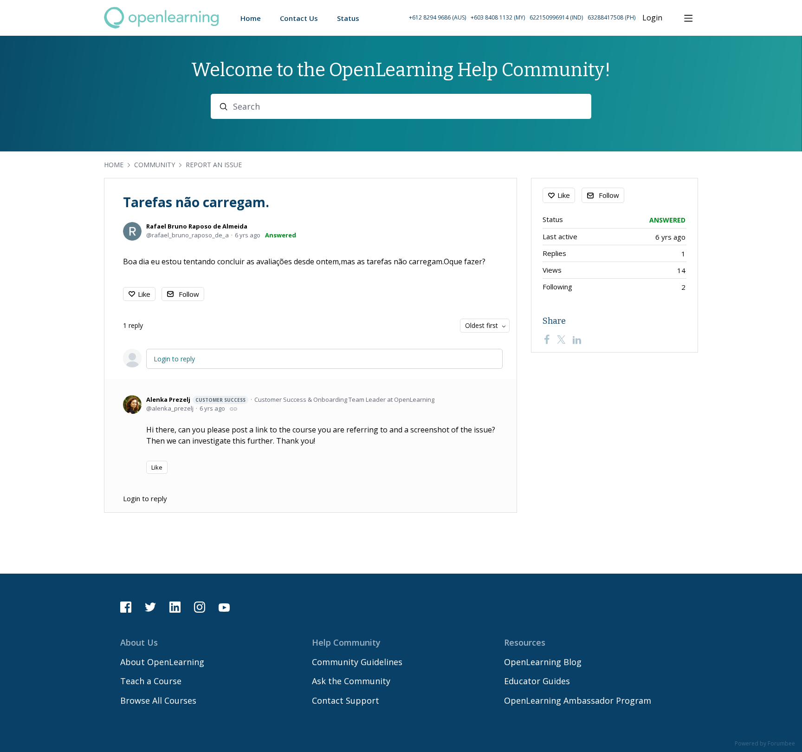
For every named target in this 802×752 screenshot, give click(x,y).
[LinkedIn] (576, 339)
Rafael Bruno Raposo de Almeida (196, 226)
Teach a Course (150, 681)
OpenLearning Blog (543, 661)
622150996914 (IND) (556, 17)
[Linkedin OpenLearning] (175, 607)
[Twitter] (561, 339)
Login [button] (652, 18)
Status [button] (348, 18)
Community (154, 165)
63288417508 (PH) (611, 17)
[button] (522, 17)
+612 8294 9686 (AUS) (437, 17)
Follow (189, 294)
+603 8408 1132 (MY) (498, 17)
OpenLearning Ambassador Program (577, 700)
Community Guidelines (357, 661)
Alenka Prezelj (196, 399)
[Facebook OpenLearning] (125, 607)
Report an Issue (214, 165)
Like (144, 294)
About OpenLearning (162, 661)
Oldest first (481, 325)
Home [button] (250, 18)
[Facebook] (547, 339)
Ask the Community (351, 681)
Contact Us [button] (299, 18)
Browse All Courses (158, 700)
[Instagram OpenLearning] (199, 607)
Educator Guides (537, 681)
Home (113, 165)
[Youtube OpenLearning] (224, 607)
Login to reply (174, 358)
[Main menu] (688, 18)
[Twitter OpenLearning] (150, 607)
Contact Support (345, 700)
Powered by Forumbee (765, 743)
